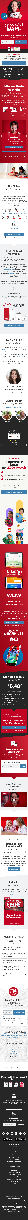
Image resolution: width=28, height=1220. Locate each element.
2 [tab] (13, 1056)
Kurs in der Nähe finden (14, 63)
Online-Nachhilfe (14, 1177)
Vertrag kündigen (14, 1159)
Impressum (9, 1196)
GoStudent (6, 1194)
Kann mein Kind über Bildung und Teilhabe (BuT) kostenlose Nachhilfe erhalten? (11, 954)
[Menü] (19, 435)
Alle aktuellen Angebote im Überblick (10, 1067)
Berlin (13, 1051)
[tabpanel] (14, 1050)
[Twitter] (7, 1133)
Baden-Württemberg (13, 1047)
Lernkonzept (11, 273)
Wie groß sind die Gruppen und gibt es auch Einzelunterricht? (12, 961)
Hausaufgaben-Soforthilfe (14, 1179)
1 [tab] (10, 1056)
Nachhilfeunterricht (8, 269)
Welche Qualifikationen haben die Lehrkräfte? (11, 974)
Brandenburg (13, 1053)
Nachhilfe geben (19, 356)
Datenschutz (17, 1196)
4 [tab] (17, 1056)
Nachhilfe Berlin (5, 1034)
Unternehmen (19, 1191)
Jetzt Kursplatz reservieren (14, 147)
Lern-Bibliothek (14, 1181)
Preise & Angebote (14, 1157)
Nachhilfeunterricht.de (17, 1194)
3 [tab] (15, 1056)
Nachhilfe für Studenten (14, 1174)
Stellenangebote (14, 1151)
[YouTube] (12, 1133)
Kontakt (11, 1203)
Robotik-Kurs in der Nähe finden (14, 492)
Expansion (14, 1148)
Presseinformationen (14, 1166)
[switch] (18, 437)
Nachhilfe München (21, 1035)
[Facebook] (3, 1133)
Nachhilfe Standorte (14, 1172)
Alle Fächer (14, 1164)
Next (26, 136)
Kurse (14, 1183)
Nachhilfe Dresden (16, 1034)
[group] (14, 381)
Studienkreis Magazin (14, 894)
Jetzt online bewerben (13, 1108)
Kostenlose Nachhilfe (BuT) (14, 706)
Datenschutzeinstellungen (13, 1198)
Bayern (13, 1049)
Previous (1, 136)
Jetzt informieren (14, 869)
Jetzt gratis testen (14, 727)
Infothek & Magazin (8, 1191)
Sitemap (21, 1200)
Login (16, 1203)
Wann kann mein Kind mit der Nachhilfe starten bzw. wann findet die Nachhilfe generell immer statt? (12, 968)
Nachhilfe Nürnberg (14, 1037)
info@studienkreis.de (14, 1211)
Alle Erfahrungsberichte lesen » (14, 407)
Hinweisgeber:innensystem (9, 1200)
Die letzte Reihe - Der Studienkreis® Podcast (14, 916)
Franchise (14, 1146)
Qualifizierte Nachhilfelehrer (14, 1161)
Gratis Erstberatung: (14, 157)
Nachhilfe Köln (11, 1035)
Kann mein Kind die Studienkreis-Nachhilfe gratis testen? (11, 948)
